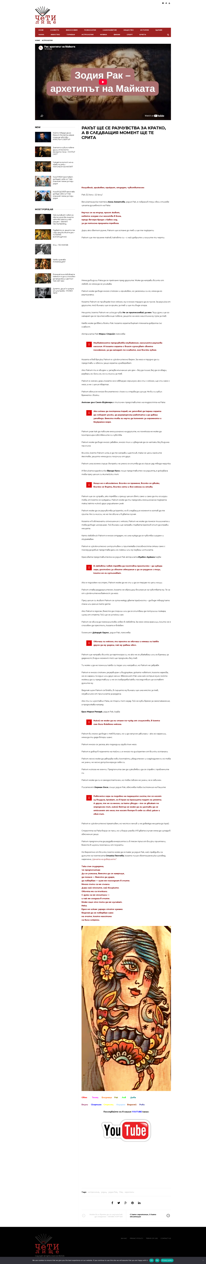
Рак (116, 1097)
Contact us (166, 1238)
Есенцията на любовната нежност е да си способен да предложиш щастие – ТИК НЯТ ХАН (64, 277)
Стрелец (108, 1104)
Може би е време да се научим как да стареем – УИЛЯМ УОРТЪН (106, 1215)
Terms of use (152, 1238)
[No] (203, 1260)
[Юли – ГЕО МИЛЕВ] (43, 249)
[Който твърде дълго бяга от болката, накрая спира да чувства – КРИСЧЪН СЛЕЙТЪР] (43, 137)
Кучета (142, 34)
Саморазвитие (110, 30)
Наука (41, 34)
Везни (85, 1104)
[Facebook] (163, 3)
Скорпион (96, 1104)
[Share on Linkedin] (139, 1203)
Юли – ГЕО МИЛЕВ (60, 245)
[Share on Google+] (125, 1203)
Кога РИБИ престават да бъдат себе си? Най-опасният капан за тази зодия (63, 180)
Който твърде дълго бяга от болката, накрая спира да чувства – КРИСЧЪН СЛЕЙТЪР (63, 136)
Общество (128, 30)
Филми (117, 34)
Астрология (87, 34)
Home (41, 30)
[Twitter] (166, 3)
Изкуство (55, 34)
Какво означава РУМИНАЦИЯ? (59, 261)
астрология (93, 1192)
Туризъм (71, 34)
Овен (84, 1097)
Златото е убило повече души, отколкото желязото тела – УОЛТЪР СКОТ (64, 150)
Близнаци (107, 1097)
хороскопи (129, 1192)
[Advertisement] (126, 163)
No (157, 1260)
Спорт (130, 34)
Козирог (120, 1104)
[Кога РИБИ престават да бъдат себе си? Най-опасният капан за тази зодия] (43, 181)
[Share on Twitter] (118, 1203)
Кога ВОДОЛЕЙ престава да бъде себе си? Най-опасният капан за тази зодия (64, 195)
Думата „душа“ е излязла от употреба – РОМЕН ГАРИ (63, 291)
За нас (124, 1238)
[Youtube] (169, 3)
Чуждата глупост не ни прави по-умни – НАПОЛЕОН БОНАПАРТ (63, 164)
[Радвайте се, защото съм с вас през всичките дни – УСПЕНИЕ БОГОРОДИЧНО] (43, 234)
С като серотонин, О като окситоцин (143, 1215)
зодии (103, 1192)
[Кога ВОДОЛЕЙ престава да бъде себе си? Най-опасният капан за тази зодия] (43, 196)
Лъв (124, 1097)
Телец (95, 1097)
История (144, 30)
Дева (133, 1097)
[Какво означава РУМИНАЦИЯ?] (43, 264)
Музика (103, 34)
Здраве (158, 30)
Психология (90, 30)
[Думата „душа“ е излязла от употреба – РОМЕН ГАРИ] (43, 293)
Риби (142, 1104)
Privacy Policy (136, 1238)
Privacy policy (167, 1260)
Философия (71, 30)
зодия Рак (112, 1192)
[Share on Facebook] (112, 1203)
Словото (54, 30)
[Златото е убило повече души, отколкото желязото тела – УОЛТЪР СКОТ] (43, 151)
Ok (151, 1260)
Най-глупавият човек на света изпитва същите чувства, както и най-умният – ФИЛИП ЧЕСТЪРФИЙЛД (63, 219)
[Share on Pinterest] (132, 1203)
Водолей (131, 1104)
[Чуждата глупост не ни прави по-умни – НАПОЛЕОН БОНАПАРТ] (43, 166)
